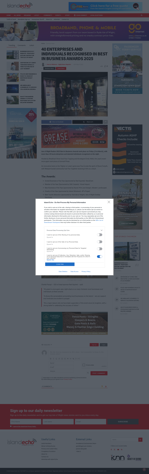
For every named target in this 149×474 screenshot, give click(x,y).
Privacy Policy (86, 271)
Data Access (74, 271)
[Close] (109, 203)
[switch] (99, 234)
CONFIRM (60, 264)
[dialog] (74, 237)
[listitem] (74, 230)
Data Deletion (63, 271)
